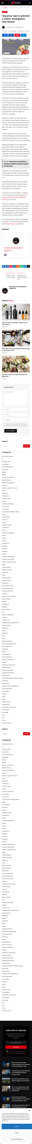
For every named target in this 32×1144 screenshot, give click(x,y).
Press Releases (6, 654)
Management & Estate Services (10, 622)
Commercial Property (8, 504)
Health (4, 564)
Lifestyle (5, 12)
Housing (4, 593)
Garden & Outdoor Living (9, 562)
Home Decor (5, 583)
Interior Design (6, 599)
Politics (4, 651)
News (3, 636)
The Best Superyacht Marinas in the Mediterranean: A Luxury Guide (21, 1072)
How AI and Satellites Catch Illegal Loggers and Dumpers (21, 1079)
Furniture (4, 548)
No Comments (13, 31)
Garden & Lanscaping (8, 559)
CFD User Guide (6, 498)
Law (3, 612)
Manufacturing (6, 625)
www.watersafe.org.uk (12, 224)
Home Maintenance (7, 588)
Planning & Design (7, 641)
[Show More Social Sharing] (28, 35)
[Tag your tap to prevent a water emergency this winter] (16, 47)
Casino (4, 490)
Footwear (4, 546)
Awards (4, 472)
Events (4, 530)
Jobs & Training (6, 609)
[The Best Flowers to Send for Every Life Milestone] (16, 364)
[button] (29, 1110)
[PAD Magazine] (16, 3)
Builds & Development (8, 482)
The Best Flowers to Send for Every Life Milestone (14, 375)
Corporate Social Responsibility (10, 512)
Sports (4, 699)
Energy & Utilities (7, 525)
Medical (4, 630)
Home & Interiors (6, 580)
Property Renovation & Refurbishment (12, 678)
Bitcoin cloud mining (7, 477)
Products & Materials (8, 659)
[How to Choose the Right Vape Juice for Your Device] (16, 312)
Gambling (4, 551)
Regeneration (6, 683)
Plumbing (4, 649)
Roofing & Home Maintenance (10, 686)
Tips (3, 715)
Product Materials (7, 657)
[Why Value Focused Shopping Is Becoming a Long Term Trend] (16, 338)
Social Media (5, 691)
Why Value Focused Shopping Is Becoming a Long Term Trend (16, 349)
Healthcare (5, 572)
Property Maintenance (8, 673)
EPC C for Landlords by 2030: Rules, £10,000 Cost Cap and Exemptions (20, 1088)
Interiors (4, 601)
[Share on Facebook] (5, 35)
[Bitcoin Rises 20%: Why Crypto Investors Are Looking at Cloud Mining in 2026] (6, 1064)
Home (11, 7)
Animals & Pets (6, 461)
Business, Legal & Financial (9, 488)
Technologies (5, 710)
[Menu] (3, 3)
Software (4, 694)
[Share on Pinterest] (17, 35)
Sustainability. (6, 704)
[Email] (5, 255)
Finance (4, 538)
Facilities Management (8, 533)
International (5, 604)
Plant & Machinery (7, 646)
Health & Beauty (6, 567)
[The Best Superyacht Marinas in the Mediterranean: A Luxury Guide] (6, 1072)
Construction (5, 506)
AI (2, 459)
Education (5, 519)
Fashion (4, 535)
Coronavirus (5, 509)
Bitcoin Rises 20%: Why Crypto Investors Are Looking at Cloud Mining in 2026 (21, 1064)
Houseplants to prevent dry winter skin (22, 277)
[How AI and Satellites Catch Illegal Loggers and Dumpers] (6, 1080)
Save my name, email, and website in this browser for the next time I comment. (15, 425)
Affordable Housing (7, 456)
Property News (6, 675)
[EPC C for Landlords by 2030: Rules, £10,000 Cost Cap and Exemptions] (6, 1089)
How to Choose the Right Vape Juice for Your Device (14, 323)
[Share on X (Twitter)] (11, 35)
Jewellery (4, 607)
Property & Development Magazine (15, 27)
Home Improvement (7, 585)
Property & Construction (8, 665)
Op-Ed (3, 638)
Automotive (5, 469)
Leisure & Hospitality (7, 614)
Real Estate (5, 680)
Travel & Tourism (6, 723)
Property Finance (6, 667)
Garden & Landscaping (8, 556)
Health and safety (7, 570)
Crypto (4, 514)
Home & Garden (6, 578)
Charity (4, 501)
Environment (5, 527)
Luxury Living (5, 620)
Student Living (6, 702)
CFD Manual (5, 496)
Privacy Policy (16, 1053)
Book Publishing (6, 480)
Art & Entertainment (7, 467)
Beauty (4, 475)
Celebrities (5, 493)
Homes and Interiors (7, 591)
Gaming (4, 554)
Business (4, 485)
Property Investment (7, 670)
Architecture (5, 464)
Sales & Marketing (7, 688)
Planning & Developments (9, 644)
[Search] (29, 3)
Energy (4, 522)
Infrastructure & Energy (8, 596)
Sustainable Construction (9, 707)
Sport (3, 696)
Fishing (4, 541)
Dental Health (6, 517)
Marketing (5, 628)
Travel (3, 720)
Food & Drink (5, 543)
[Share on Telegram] (24, 35)
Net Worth (5, 633)
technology (5, 712)
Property (4, 662)
